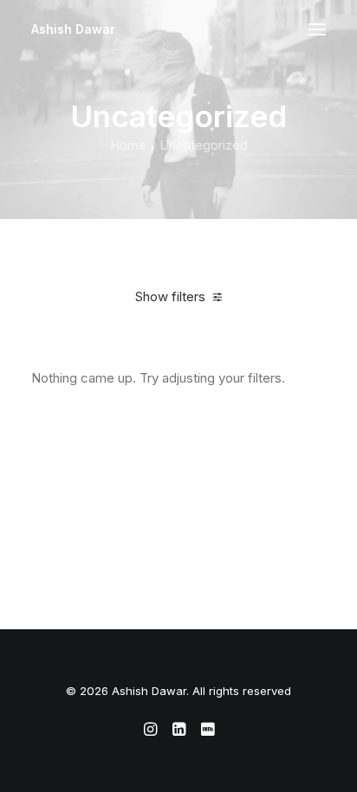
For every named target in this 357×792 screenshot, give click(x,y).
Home (128, 145)
